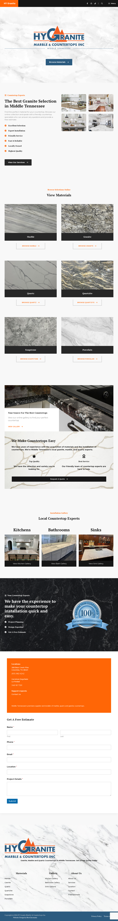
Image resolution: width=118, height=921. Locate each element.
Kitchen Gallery (51, 878)
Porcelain (9, 899)
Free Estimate (74, 895)
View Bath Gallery (59, 563)
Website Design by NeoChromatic (25, 917)
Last (62, 736)
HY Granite (9, 3)
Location (12, 767)
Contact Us (16, 694)
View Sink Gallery (96, 563)
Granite (8, 883)
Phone (11, 742)
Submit (12, 801)
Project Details (15, 779)
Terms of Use (108, 916)
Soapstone (9, 895)
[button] (102, 3)
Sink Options (50, 887)
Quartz (7, 887)
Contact (71, 891)
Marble (7, 878)
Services (71, 883)
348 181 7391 (17, 685)
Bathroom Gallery (52, 883)
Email (10, 754)
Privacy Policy (96, 916)
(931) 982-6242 (18, 673)
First (8, 736)
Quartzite (8, 891)
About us (72, 878)
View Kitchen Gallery (22, 563)
